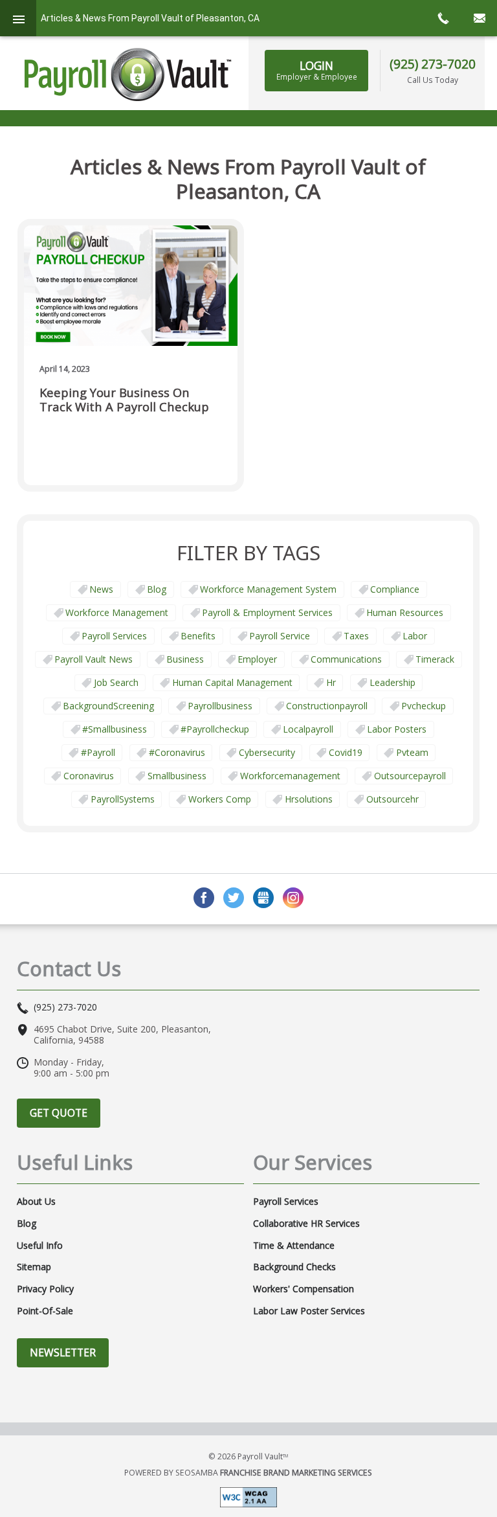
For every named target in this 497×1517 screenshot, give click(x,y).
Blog (156, 589)
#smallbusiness (114, 729)
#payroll (98, 752)
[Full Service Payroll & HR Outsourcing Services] (128, 74)
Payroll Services (114, 636)
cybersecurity (267, 752)
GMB (263, 897)
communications (346, 659)
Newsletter (63, 1352)
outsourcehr (392, 799)
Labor (415, 636)
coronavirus (88, 776)
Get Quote (58, 1113)
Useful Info (40, 1245)
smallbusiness (177, 776)
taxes (356, 636)
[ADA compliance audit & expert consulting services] (248, 1496)
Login (316, 70)
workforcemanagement (290, 776)
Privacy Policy (45, 1289)
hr (331, 682)
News (101, 589)
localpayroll (308, 729)
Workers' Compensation (303, 1289)
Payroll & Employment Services (267, 612)
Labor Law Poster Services (309, 1311)
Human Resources (404, 612)
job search (116, 682)
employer (257, 659)
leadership (392, 682)
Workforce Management (116, 612)
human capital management (232, 682)
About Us (36, 1201)
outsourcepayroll (410, 776)
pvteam (412, 752)
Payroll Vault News (93, 659)
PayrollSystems (123, 799)
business (185, 659)
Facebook (203, 897)
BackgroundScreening (108, 706)
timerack (434, 659)
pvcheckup (423, 706)
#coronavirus (177, 752)
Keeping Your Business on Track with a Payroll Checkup (124, 400)
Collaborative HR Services (306, 1223)
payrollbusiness (220, 706)
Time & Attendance (294, 1245)
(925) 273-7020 (433, 63)
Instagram (293, 897)
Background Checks (294, 1267)
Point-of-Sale (45, 1311)
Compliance (394, 589)
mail (479, 18)
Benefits (198, 636)
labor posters (396, 729)
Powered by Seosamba (248, 1472)
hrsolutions (309, 799)
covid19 (345, 752)
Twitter (233, 897)
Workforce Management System (268, 589)
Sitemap (34, 1267)
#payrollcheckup (215, 729)
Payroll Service (279, 636)
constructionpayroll (327, 706)
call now (443, 18)
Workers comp (219, 799)
